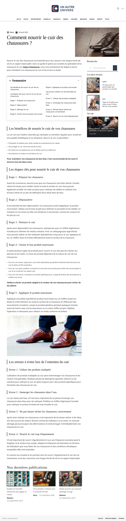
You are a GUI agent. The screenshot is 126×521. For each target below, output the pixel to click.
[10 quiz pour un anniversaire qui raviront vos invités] (93, 85)
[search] (118, 8)
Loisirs (104, 82)
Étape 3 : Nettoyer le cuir (19, 109)
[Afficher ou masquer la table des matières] (52, 80)
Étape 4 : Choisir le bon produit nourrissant (26, 114)
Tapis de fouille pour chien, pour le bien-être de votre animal (110, 104)
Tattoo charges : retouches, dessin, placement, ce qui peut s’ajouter (102, 129)
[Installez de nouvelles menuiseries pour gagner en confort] (18, 478)
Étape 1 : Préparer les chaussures (22, 100)
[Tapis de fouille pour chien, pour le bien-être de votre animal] (93, 102)
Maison (10, 498)
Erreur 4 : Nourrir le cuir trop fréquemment (62, 116)
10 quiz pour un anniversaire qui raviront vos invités (109, 87)
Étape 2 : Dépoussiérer (18, 105)
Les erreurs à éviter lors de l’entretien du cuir (61, 93)
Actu (35, 495)
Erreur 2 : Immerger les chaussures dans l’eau (61, 104)
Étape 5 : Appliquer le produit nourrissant (61, 87)
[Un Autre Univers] (63, 8)
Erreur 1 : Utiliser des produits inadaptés (61, 98)
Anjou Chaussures (31, 67)
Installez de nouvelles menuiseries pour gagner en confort (17, 491)
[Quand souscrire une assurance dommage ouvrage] (70, 478)
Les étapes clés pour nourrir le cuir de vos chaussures (25, 95)
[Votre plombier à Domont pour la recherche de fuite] (44, 478)
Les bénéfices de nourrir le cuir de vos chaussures (24, 88)
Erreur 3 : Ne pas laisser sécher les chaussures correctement (58, 110)
